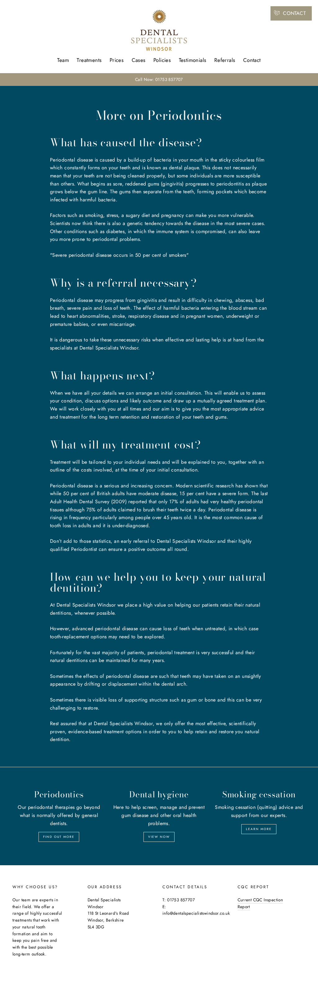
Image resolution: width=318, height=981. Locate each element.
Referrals (224, 60)
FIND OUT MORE (59, 836)
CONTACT (294, 13)
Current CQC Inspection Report (260, 903)
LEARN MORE (259, 829)
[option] (159, 79)
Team (63, 60)
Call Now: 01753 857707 (159, 79)
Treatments (89, 60)
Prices (117, 60)
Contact (252, 60)
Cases (139, 60)
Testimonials (193, 60)
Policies (162, 60)
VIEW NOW (159, 836)
